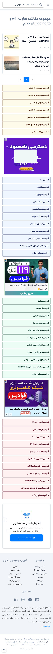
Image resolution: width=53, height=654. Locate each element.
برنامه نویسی (15, 570)
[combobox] (21, 5)
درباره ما (39, 584)
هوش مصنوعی (15, 573)
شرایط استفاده (42, 642)
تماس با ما (39, 566)
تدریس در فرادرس (39, 573)
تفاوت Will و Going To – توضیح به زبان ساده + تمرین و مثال (35, 62)
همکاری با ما (39, 570)
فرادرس (40, 577)
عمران (15, 566)
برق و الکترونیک (15, 577)
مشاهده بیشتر (45, 626)
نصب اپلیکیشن (25, 538)
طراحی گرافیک (14, 580)
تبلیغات (40, 580)
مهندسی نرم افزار (14, 584)
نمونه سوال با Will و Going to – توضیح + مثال (35, 39)
